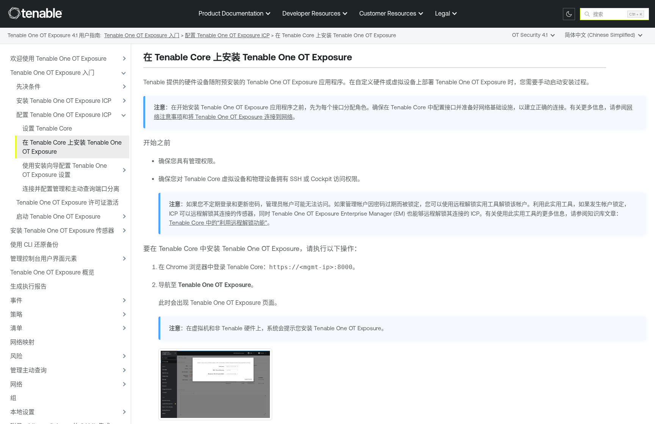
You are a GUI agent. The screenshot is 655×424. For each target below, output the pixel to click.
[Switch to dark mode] (569, 14)
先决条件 (28, 86)
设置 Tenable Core (47, 128)
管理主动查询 (28, 370)
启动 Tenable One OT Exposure (58, 216)
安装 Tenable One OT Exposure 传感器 (62, 230)
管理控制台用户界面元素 (43, 258)
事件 (16, 300)
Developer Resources (312, 13)
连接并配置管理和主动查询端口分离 (70, 188)
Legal (443, 13)
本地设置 (22, 411)
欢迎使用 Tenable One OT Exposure (58, 58)
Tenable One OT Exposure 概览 (52, 272)
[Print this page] (358, 58)
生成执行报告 (28, 286)
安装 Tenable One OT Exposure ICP (63, 100)
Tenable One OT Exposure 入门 (52, 72)
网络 (16, 384)
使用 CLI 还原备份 (34, 244)
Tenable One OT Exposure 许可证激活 (67, 202)
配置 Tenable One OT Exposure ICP (63, 114)
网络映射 (22, 342)
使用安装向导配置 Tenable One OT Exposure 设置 (64, 170)
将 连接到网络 (240, 116)
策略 (16, 314)
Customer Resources (388, 13)
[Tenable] (35, 13)
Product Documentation (232, 13)
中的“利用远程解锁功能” (218, 222)
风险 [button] (16, 356)
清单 (16, 328)
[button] (123, 59)
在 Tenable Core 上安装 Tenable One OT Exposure (72, 147)
